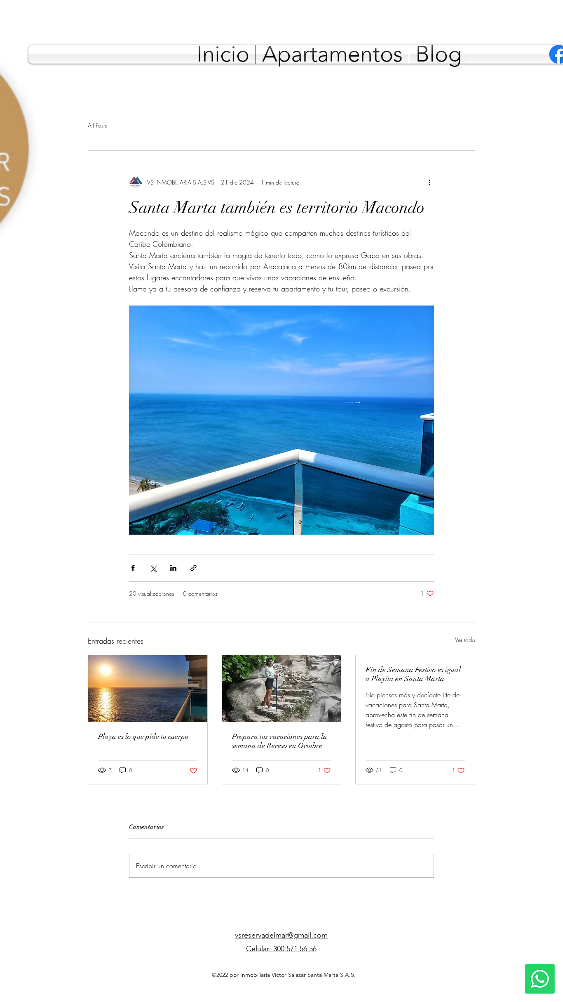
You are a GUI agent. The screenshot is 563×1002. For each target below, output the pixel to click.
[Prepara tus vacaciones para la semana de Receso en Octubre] (281, 688)
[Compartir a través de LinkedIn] (173, 568)
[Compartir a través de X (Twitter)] (153, 568)
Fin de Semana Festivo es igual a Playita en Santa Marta (413, 674)
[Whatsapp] (540, 979)
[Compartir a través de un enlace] (193, 568)
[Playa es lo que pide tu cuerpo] (147, 688)
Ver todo (465, 640)
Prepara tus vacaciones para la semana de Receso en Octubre (279, 741)
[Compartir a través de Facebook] (133, 568)
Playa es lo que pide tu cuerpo (143, 736)
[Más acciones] (429, 182)
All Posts (97, 125)
